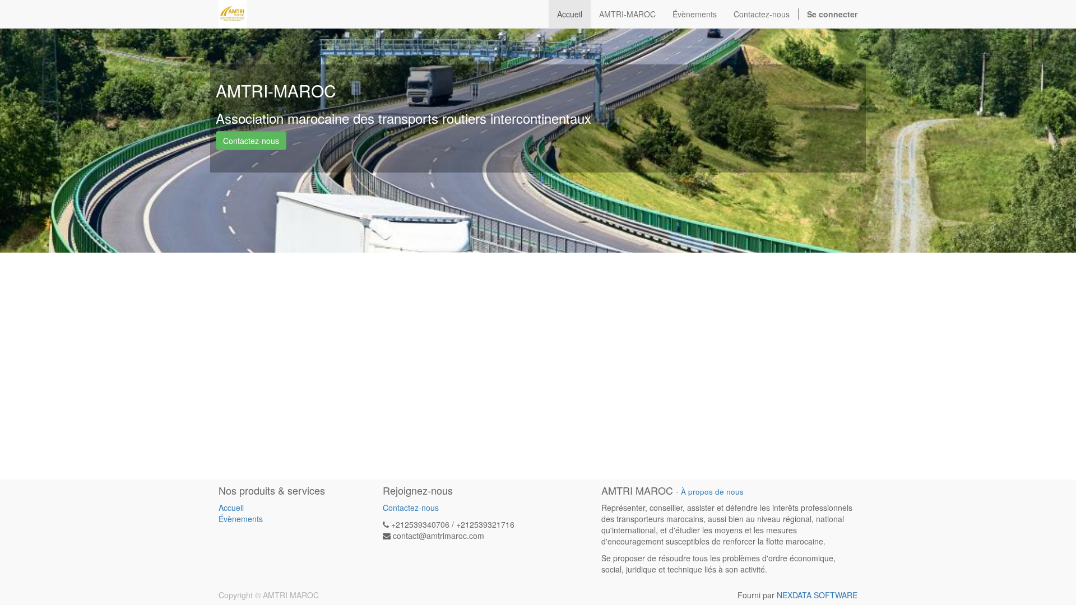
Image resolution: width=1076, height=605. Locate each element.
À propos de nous (712, 491)
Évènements (241, 518)
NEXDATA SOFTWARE (817, 595)
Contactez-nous (251, 140)
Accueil (231, 507)
